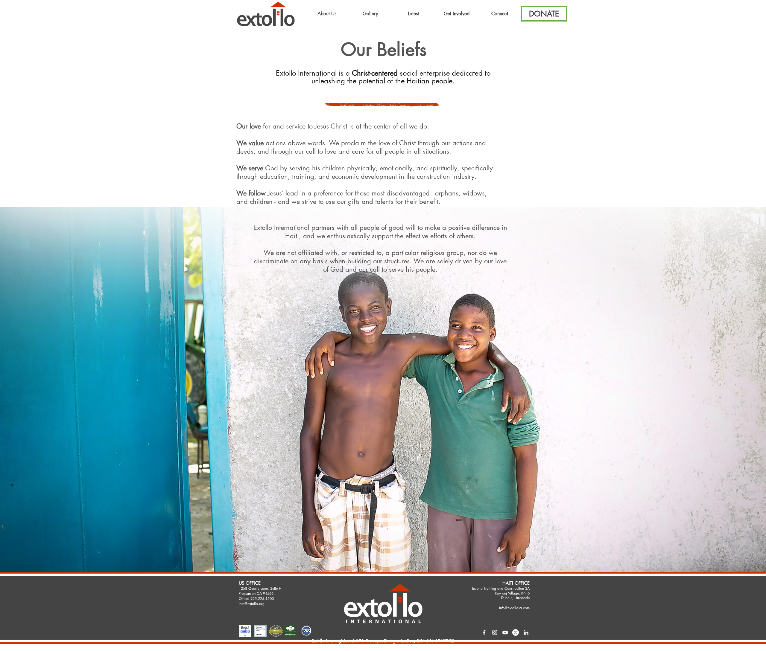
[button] (327, 13)
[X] (515, 632)
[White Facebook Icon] (484, 632)
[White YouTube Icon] (505, 632)
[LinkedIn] (526, 632)
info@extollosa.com (514, 607)
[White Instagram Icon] (494, 632)
